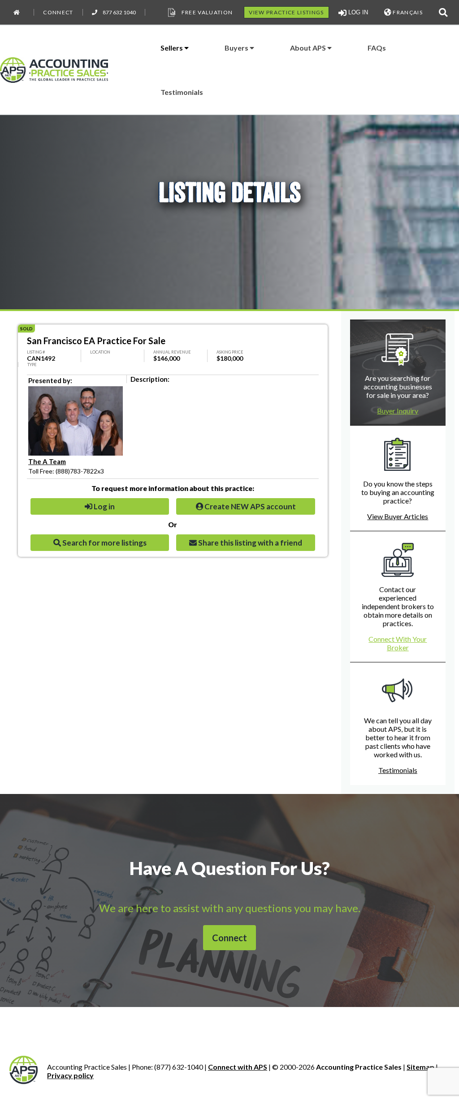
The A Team (47, 461)
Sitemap (420, 1067)
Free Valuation (207, 12)
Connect (58, 12)
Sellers (172, 47)
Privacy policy (70, 1075)
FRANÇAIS (407, 12)
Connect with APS (237, 1067)
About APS (308, 47)
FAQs (377, 47)
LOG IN (357, 12)
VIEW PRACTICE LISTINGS (286, 12)
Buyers (237, 47)
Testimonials (181, 92)
